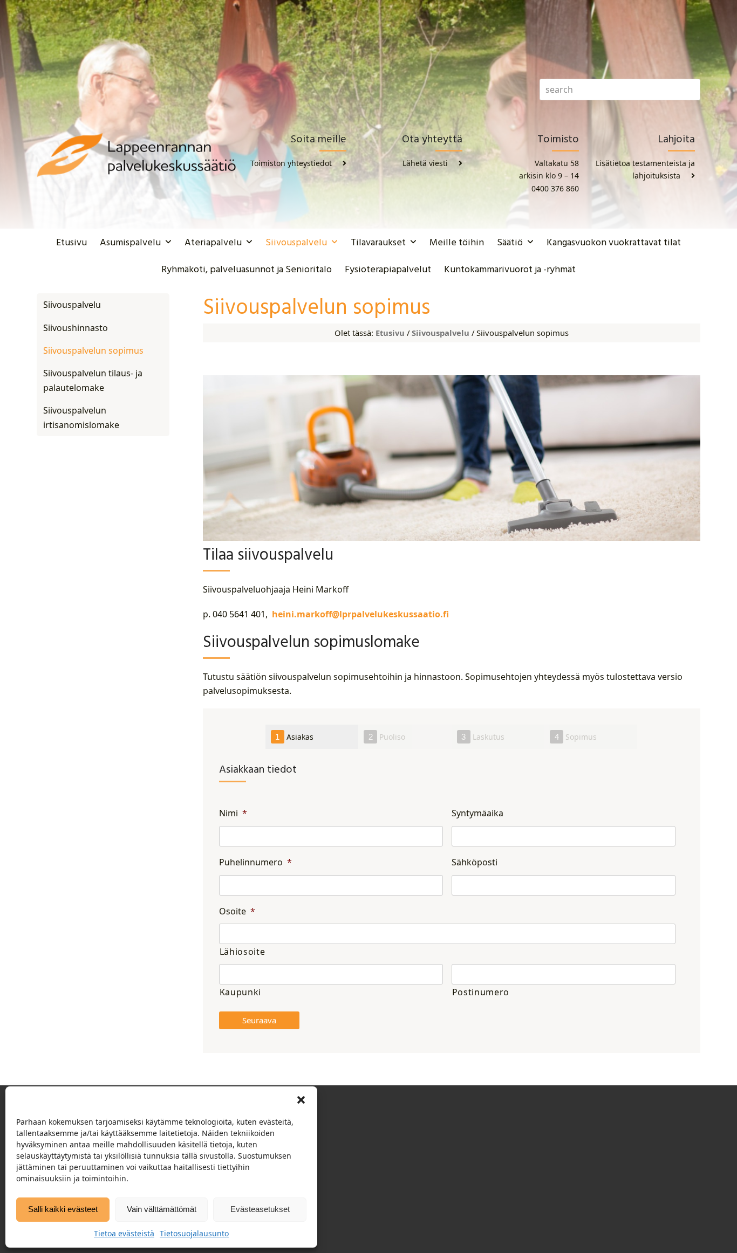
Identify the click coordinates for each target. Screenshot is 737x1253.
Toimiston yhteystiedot (291, 163)
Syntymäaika (477, 813)
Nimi (233, 813)
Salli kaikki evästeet (63, 1209)
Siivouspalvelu (440, 332)
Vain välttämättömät (161, 1209)
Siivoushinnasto (75, 328)
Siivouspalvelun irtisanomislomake (81, 417)
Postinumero (480, 992)
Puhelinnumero (255, 862)
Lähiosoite (242, 952)
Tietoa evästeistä (124, 1233)
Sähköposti (474, 862)
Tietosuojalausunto (194, 1233)
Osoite (237, 911)
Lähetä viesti (425, 163)
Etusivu (390, 332)
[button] (301, 1099)
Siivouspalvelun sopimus (93, 350)
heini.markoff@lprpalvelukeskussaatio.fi (359, 614)
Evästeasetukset (260, 1209)
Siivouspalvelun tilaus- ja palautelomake (92, 380)
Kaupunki (240, 992)
